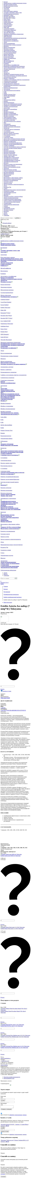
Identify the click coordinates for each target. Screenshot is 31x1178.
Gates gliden (7, 97)
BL (16, 710)
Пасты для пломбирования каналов (13, 104)
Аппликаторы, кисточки (10, 77)
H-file (5, 98)
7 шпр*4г (3, 707)
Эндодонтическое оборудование (12, 202)
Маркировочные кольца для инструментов (15, 189)
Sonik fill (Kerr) (7, 23)
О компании (7, 207)
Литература (7, 73)
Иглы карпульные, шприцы (11, 11)
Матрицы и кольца (8, 48)
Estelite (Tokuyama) (8, 22)
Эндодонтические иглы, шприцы (12, 121)
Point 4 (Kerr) (7, 19)
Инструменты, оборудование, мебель (13, 177)
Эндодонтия (7, 89)
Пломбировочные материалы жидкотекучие (15, 38)
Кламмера (6, 63)
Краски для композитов (10, 58)
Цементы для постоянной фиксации (13, 144)
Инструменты (7, 62)
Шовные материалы (9, 173)
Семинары (6, 215)
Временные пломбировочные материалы (14, 66)
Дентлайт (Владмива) (9, 32)
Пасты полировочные (9, 43)
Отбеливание (7, 124)
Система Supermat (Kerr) (10, 52)
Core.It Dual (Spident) (9, 28)
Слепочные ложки (8, 137)
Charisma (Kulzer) (8, 24)
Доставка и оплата (8, 210)
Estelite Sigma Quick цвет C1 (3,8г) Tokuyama (12, 928)
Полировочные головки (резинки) (12, 44)
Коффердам (6, 59)
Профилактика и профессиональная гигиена (15, 3)
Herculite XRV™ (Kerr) (9, 18)
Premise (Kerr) (7, 20)
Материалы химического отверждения (13, 34)
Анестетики (7, 10)
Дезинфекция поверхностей (11, 161)
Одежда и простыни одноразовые (12, 171)
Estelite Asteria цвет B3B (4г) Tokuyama (10, 855)
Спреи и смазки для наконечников (12, 200)
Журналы (6, 163)
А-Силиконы (7, 130)
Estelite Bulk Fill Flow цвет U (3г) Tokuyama (12, 1026)
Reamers (6, 101)
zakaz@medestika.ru (5, 1058)
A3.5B (7, 710)
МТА (5, 122)
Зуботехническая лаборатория (11, 204)
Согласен (3, 1176)
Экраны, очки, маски (9, 156)
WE (23, 710)
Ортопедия (6, 128)
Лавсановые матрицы (9, 50)
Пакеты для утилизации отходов (12, 167)
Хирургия (6, 168)
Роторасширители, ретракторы (11, 83)
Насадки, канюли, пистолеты (11, 133)
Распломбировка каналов (10, 118)
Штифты (6, 110)
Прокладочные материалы (10, 39)
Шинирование (7, 175)
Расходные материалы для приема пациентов (15, 75)
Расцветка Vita (7, 187)
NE (18, 710)
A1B (2, 710)
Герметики (6, 70)
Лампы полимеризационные (11, 197)
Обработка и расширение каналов (12, 105)
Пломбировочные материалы (11, 14)
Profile (5, 93)
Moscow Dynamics (16, 1085)
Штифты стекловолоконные (11, 114)
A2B (4, 710)
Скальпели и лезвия (9, 191)
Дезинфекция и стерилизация (11, 157)
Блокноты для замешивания (11, 180)
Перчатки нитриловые (9, 152)
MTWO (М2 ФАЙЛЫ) (9, 95)
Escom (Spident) (8, 26)
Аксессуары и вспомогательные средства (14, 138)
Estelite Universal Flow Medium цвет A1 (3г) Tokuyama (14, 1047)
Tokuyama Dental (5, 698)
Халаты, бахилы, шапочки (10, 155)
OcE (20, 710)
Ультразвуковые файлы (9, 99)
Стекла (5, 188)
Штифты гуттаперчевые (10, 113)
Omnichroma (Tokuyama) (10, 30)
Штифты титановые (9, 116)
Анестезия (6, 8)
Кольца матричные (8, 54)
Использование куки (9, 1078)
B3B (14, 710)
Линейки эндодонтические (11, 106)
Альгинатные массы (9, 132)
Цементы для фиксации (10, 141)
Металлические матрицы (10, 51)
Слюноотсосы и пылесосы (10, 81)
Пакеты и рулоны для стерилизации (13, 164)
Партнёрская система (9, 208)
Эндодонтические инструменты (12, 90)
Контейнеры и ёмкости (9, 165)
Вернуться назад (8, 602)
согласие (3, 1174)
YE (25, 710)
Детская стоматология (9, 69)
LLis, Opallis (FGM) (9, 31)
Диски (5, 42)
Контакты (6, 211)
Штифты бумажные (9, 112)
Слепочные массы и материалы (12, 129)
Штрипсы (6, 46)
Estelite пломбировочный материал (13, 597)
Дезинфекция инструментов (11, 159)
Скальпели (6, 176)
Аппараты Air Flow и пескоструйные (13, 196)
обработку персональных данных (18, 1114)
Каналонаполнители (9, 102)
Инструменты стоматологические (12, 179)
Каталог (6, 1)
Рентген (6, 71)
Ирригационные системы (10, 169)
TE (21, 710)
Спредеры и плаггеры (9, 120)
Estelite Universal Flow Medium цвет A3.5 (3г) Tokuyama (15, 1036)
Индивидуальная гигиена (10, 4)
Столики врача (7, 203)
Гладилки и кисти (8, 181)
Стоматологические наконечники (12, 199)
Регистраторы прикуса (9, 134)
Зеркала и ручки (8, 183)
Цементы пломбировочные (11, 87)
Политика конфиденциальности (12, 1077)
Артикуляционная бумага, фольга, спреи (14, 67)
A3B (10, 710)
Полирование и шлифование (11, 40)
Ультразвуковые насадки (10, 192)
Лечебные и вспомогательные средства (14, 74)
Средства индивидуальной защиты (13, 148)
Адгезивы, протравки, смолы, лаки (13, 12)
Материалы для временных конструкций (14, 140)
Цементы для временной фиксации (13, 142)
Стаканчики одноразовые (10, 82)
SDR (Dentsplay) (8, 36)
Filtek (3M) (6, 27)
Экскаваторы (7, 193)
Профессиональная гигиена (11, 5)
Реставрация (7, 7)
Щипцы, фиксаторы (9, 55)
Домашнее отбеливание (10, 125)
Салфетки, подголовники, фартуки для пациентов (16, 79)
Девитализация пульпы (10, 117)
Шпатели (6, 195)
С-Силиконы (7, 136)
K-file (5, 91)
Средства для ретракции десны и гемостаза (15, 146)
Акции (5, 212)
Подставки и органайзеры (10, 109)
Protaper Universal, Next (9, 94)
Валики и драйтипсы (9, 78)
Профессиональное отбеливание (12, 126)
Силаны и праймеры (9, 145)
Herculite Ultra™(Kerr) (9, 16)
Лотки (5, 185)
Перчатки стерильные (9, 153)
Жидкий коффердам (9, 61)
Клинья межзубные (9, 57)
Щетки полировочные (9, 47)
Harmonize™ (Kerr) (8, 15)
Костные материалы (9, 172)
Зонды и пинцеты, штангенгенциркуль (14, 184)
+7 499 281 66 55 (5, 1061)
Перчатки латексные (9, 151)
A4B (12, 710)
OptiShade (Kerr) (8, 35)
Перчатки (6, 149)
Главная (6, 206)
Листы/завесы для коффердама (11, 65)
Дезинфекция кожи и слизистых (12, 160)
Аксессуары (7, 108)
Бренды (6, 214)
